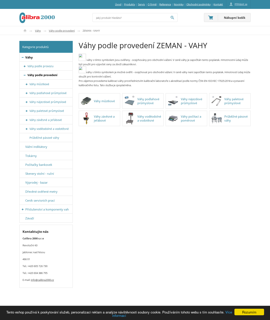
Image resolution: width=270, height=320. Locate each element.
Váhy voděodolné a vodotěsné (149, 118)
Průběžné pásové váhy (236, 118)
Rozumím (249, 312)
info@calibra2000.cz (42, 280)
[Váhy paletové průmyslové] (216, 101)
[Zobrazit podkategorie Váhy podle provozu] (24, 66)
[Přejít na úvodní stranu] (37, 15)
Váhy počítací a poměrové (191, 118)
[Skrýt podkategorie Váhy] (23, 57)
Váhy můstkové (104, 101)
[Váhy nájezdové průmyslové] (173, 101)
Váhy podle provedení (62, 30)
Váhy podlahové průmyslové (148, 101)
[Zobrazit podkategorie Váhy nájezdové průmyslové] (26, 102)
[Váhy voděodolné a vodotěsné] (129, 118)
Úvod (25, 30)
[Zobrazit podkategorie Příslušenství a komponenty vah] (23, 209)
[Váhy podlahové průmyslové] (129, 101)
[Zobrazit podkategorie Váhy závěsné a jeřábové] (26, 120)
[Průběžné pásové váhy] (216, 118)
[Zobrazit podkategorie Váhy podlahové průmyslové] (26, 93)
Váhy (38, 30)
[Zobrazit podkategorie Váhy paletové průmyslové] (26, 111)
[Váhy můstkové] (86, 101)
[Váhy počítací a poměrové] (173, 118)
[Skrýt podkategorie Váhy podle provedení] (24, 75)
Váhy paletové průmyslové (234, 101)
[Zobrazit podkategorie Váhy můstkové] (26, 84)
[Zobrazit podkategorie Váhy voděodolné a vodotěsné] (26, 129)
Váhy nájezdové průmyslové (191, 101)
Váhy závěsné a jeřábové (104, 118)
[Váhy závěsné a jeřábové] (86, 118)
